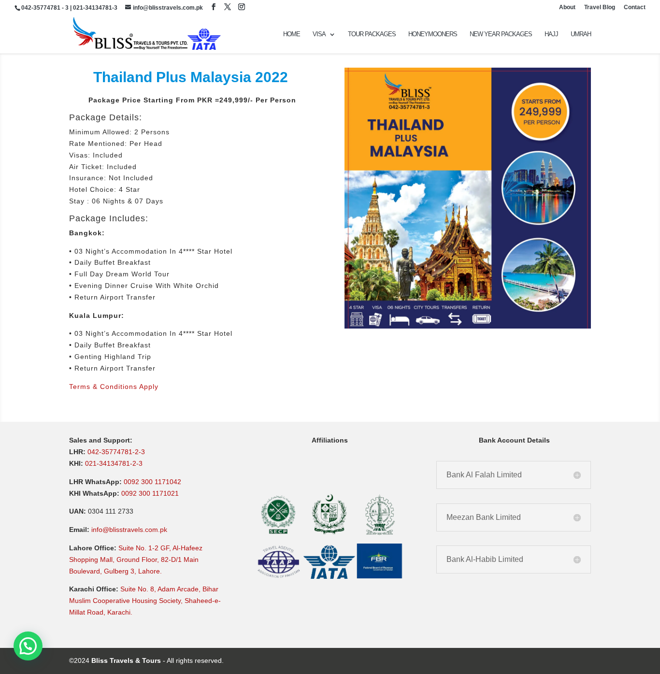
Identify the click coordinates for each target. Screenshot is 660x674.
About (567, 7)
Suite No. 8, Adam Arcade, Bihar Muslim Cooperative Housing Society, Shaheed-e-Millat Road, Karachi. (145, 600)
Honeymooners (432, 34)
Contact (635, 7)
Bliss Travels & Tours (126, 660)
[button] (28, 645)
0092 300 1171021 (150, 493)
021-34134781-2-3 (114, 463)
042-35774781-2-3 (116, 452)
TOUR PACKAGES (372, 34)
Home (291, 34)
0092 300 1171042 (152, 482)
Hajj (551, 34)
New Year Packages (501, 34)
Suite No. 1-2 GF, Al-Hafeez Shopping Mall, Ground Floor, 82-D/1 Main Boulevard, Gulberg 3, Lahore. (135, 559)
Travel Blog (599, 7)
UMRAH (581, 34)
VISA (319, 34)
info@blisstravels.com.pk (129, 529)
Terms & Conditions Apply (113, 386)
